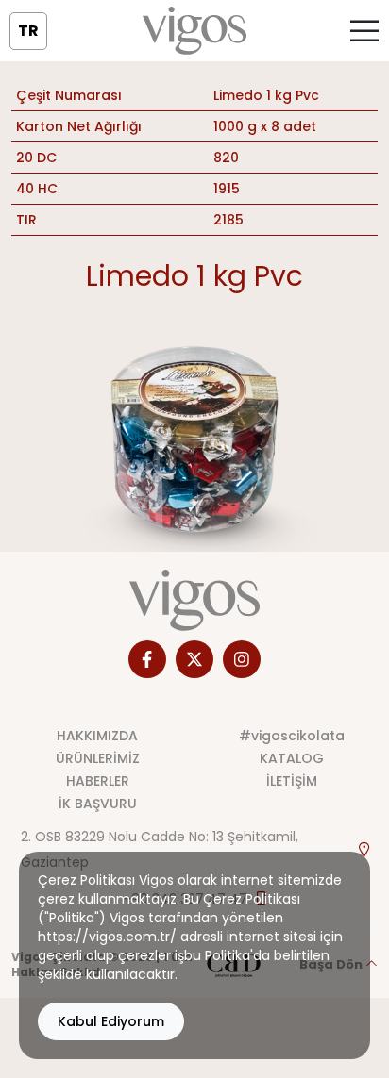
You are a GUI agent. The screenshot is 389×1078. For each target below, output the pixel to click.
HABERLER (97, 780)
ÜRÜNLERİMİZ (98, 758)
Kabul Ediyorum (111, 1021)
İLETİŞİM (291, 780)
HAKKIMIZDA (97, 735)
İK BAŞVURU (98, 803)
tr (28, 30)
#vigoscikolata (292, 735)
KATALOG (292, 758)
